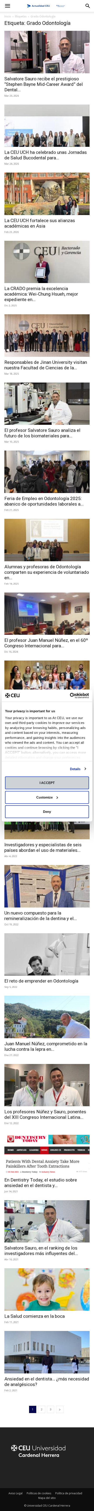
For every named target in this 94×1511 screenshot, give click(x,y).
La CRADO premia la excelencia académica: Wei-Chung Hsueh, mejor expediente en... (41, 294)
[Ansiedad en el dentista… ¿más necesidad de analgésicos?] (47, 1352)
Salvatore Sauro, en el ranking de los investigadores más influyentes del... (41, 1250)
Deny (47, 811)
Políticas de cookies (39, 1493)
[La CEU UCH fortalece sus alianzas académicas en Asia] (47, 194)
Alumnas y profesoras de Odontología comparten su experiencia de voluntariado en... (46, 572)
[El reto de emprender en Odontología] (47, 954)
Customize (44, 797)
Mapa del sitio (47, 1498)
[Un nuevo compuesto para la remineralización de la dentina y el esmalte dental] (47, 886)
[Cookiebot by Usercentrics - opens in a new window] (70, 695)
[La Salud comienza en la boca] (47, 1289)
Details (75, 769)
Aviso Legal (16, 1493)
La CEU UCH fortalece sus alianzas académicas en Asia (39, 223)
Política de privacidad (68, 1493)
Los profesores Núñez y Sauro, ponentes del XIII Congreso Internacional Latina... (45, 1114)
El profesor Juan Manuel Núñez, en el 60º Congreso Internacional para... (46, 643)
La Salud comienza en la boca (34, 1316)
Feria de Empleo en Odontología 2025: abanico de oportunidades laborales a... (44, 501)
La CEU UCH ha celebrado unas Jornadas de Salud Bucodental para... (45, 155)
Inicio (7, 16)
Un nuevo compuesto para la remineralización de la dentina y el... (40, 915)
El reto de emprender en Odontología (41, 981)
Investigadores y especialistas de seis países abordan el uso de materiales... (43, 847)
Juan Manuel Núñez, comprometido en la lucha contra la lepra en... (45, 1046)
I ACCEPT (47, 783)
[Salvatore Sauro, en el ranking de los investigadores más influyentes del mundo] (47, 1221)
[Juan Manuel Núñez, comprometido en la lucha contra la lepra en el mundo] (47, 1017)
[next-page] (59, 1409)
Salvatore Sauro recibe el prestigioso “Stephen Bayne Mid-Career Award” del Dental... (43, 84)
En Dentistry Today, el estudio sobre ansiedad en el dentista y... (40, 1182)
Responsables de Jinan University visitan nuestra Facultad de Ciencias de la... (45, 365)
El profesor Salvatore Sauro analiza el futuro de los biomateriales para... (42, 433)
